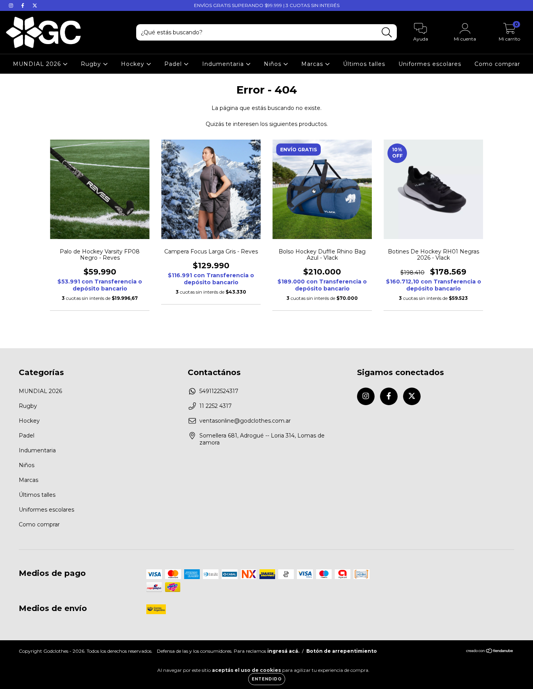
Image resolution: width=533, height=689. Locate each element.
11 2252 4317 (215, 405)
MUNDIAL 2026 (38, 63)
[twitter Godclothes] (35, 5)
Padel (174, 63)
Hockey (133, 63)
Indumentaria (224, 63)
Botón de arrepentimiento (341, 651)
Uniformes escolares (429, 63)
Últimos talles (364, 63)
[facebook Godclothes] (23, 5)
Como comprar (497, 63)
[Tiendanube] (489, 652)
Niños (273, 63)
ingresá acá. (283, 651)
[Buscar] (387, 32)
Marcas (313, 63)
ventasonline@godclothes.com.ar (245, 420)
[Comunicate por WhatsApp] (520, 672)
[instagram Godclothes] (12, 5)
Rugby (92, 63)
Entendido (267, 679)
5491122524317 (218, 391)
